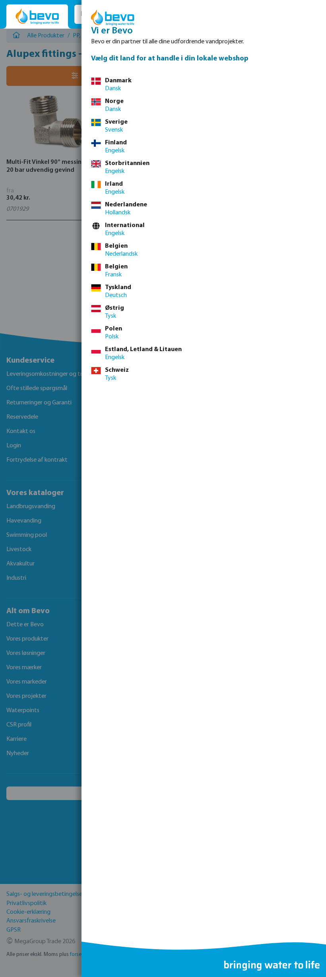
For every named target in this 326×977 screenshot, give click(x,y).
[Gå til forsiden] (37, 16)
